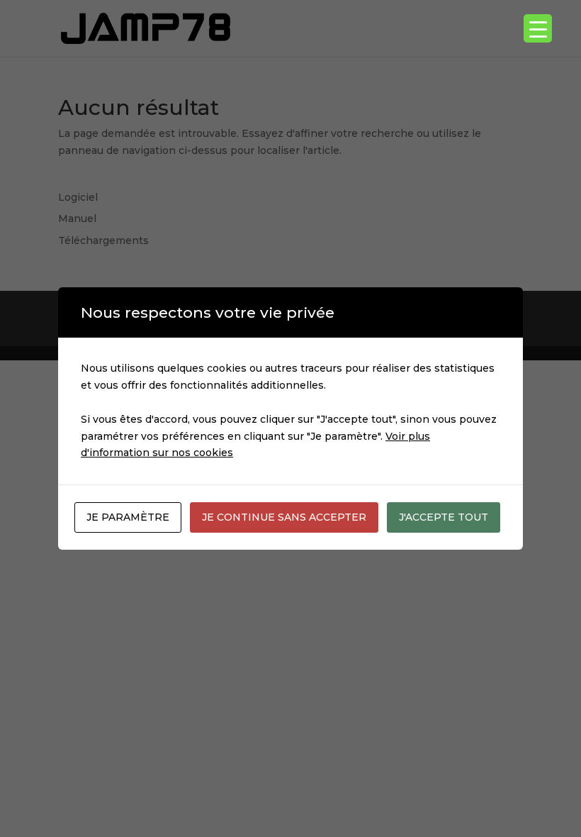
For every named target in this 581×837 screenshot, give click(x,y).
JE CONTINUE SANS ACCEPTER (284, 517)
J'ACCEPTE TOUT (443, 517)
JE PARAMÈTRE (127, 517)
